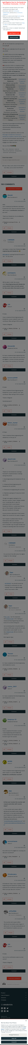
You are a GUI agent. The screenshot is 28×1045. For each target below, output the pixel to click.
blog (23, 23)
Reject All (14, 1038)
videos (5, 24)
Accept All (14, 1042)
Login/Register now (14, 33)
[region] (14, 1031)
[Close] (26, 1020)
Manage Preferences (14, 1034)
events (19, 16)
